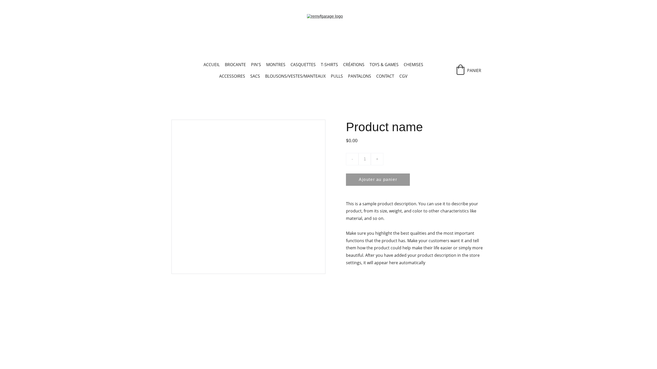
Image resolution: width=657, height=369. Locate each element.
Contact (385, 76)
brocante (235, 64)
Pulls (337, 76)
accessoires (232, 76)
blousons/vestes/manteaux (295, 76)
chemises (413, 64)
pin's (256, 64)
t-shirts (329, 64)
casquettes (303, 64)
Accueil (212, 64)
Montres (275, 64)
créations (353, 64)
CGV (403, 76)
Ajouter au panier (378, 179)
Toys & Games (384, 64)
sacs (255, 76)
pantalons (359, 76)
